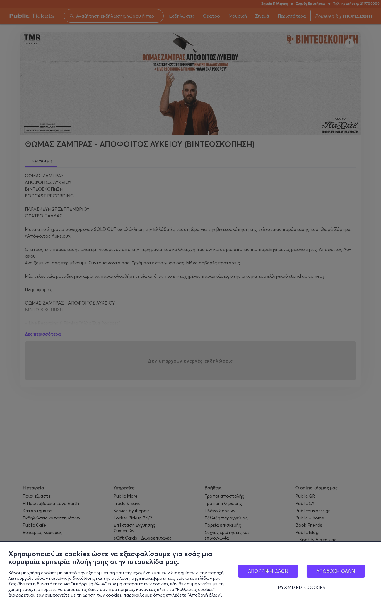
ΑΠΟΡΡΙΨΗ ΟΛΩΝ (268, 571)
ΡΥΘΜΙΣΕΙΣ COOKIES (301, 587)
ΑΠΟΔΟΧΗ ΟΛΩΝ (335, 571)
